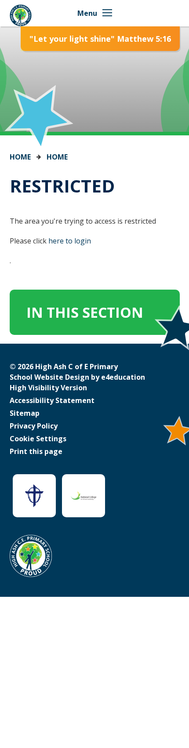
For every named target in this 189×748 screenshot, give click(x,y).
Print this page (36, 451)
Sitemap (25, 413)
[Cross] (34, 495)
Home (20, 157)
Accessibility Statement (52, 400)
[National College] (83, 495)
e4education (123, 377)
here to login (69, 241)
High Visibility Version (48, 387)
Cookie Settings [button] (38, 438)
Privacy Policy (34, 426)
